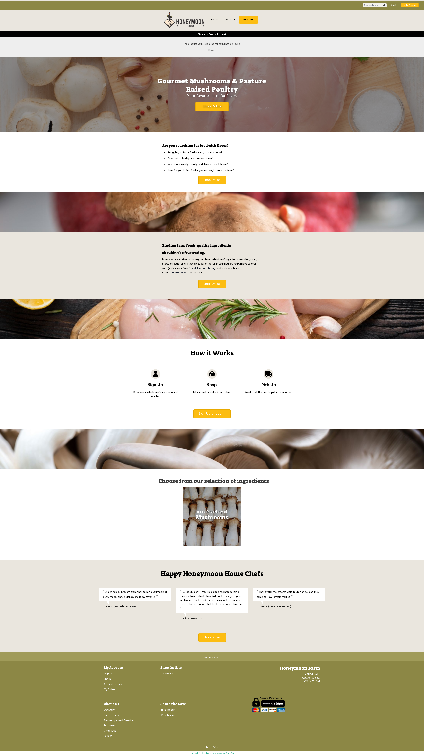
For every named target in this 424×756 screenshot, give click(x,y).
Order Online (248, 20)
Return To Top (212, 658)
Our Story (109, 710)
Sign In (394, 5)
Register (108, 674)
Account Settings (113, 684)
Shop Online (212, 106)
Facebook (169, 710)
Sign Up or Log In (212, 414)
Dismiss (212, 50)
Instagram (169, 715)
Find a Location (112, 715)
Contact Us (110, 731)
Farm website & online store (201, 753)
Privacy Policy (212, 747)
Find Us (215, 20)
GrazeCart (230, 753)
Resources (109, 726)
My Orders (109, 690)
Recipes (108, 736)
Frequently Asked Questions (119, 721)
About (229, 20)
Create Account (410, 5)
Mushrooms (166, 674)
